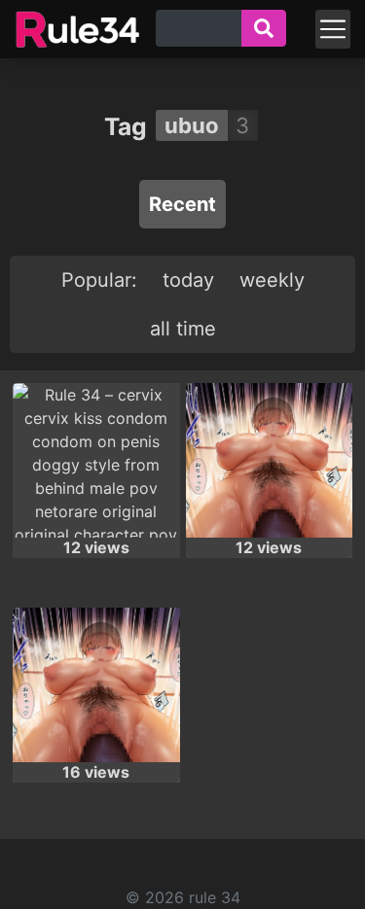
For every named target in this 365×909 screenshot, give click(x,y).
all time (183, 328)
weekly (272, 280)
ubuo (191, 125)
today (188, 280)
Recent (182, 204)
